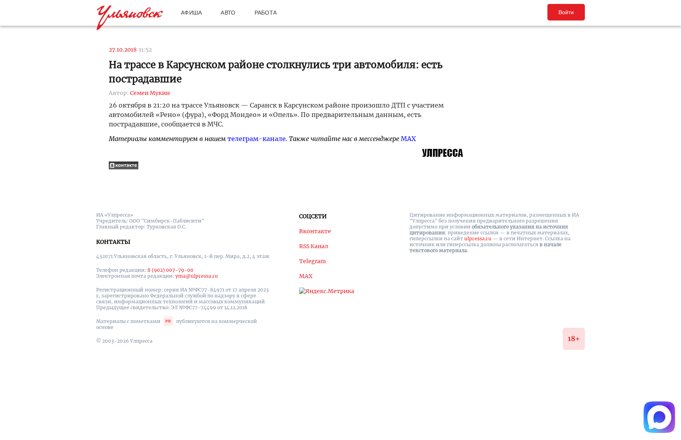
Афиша (191, 12)
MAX (408, 139)
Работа (266, 12)
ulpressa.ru (477, 238)
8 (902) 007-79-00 (170, 270)
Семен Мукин (150, 93)
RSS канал (313, 246)
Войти (566, 12)
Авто (228, 12)
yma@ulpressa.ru (196, 276)
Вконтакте (315, 231)
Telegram (312, 261)
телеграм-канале (256, 139)
